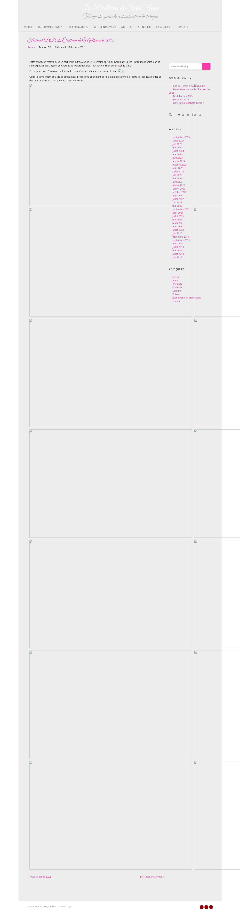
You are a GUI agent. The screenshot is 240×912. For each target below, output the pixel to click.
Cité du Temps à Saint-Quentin (189, 85)
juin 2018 (177, 257)
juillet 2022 (178, 198)
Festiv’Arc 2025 (181, 99)
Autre (175, 280)
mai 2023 (177, 178)
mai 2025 (177, 147)
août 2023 (177, 168)
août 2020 (177, 226)
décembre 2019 (180, 236)
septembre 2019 (181, 240)
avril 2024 (177, 157)
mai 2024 (177, 154)
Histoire (176, 301)
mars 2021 (178, 222)
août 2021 (177, 212)
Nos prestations (77, 26)
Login (69, 906)
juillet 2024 (178, 150)
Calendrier (143, 26)
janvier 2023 (178, 188)
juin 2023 (177, 174)
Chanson (177, 287)
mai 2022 (177, 205)
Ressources (162, 26)
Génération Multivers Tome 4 (188, 102)
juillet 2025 (178, 140)
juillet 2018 (178, 253)
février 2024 (178, 161)
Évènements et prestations (186, 297)
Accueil (28, 26)
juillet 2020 (178, 229)
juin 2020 (177, 233)
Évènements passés (104, 26)
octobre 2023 (179, 164)
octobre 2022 (179, 192)
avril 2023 (177, 181)
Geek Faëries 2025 (183, 96)
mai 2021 (177, 219)
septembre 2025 (181, 137)
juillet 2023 (178, 171)
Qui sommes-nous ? (50, 26)
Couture (176, 290)
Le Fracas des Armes (151, 876)
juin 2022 (177, 202)
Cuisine (176, 294)
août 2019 (177, 243)
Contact (182, 26)
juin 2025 (177, 144)
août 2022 (177, 195)
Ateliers (126, 26)
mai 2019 (177, 250)
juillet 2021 (178, 216)
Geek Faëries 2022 (41, 876)
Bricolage (177, 283)
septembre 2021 (181, 209)
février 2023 (178, 185)
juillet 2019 (178, 247)
